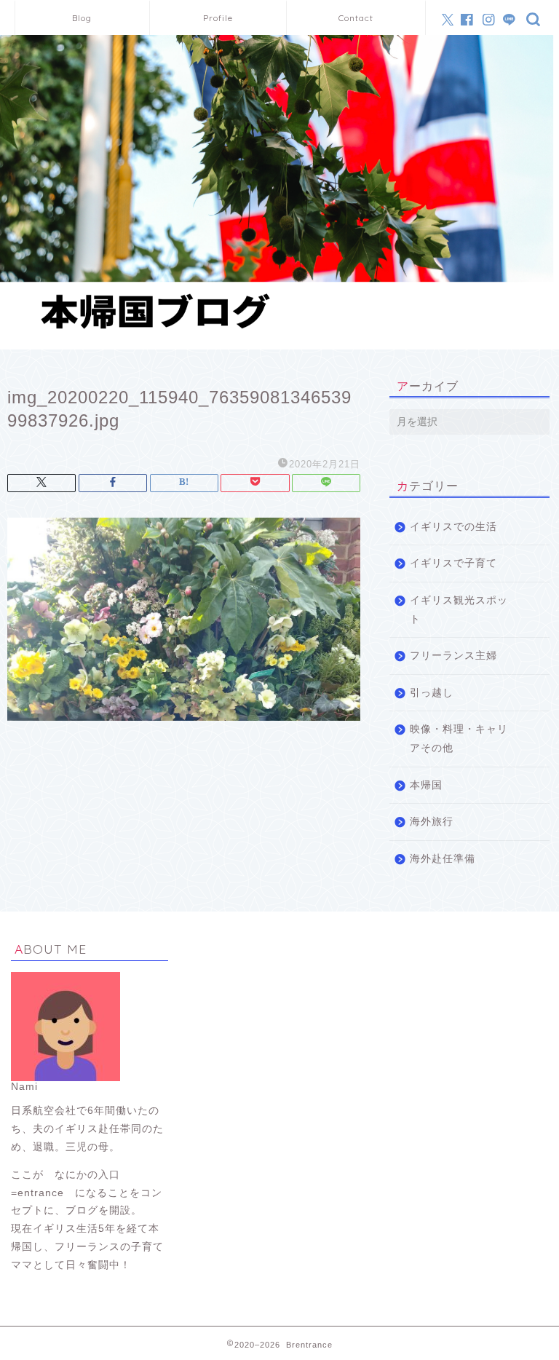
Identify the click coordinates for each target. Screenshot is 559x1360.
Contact (355, 17)
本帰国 (426, 785)
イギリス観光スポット (459, 610)
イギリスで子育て (453, 563)
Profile (218, 17)
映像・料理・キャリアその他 (459, 739)
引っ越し (431, 692)
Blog (82, 17)
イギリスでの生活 (453, 526)
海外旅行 (431, 821)
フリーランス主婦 (453, 655)
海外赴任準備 (442, 858)
